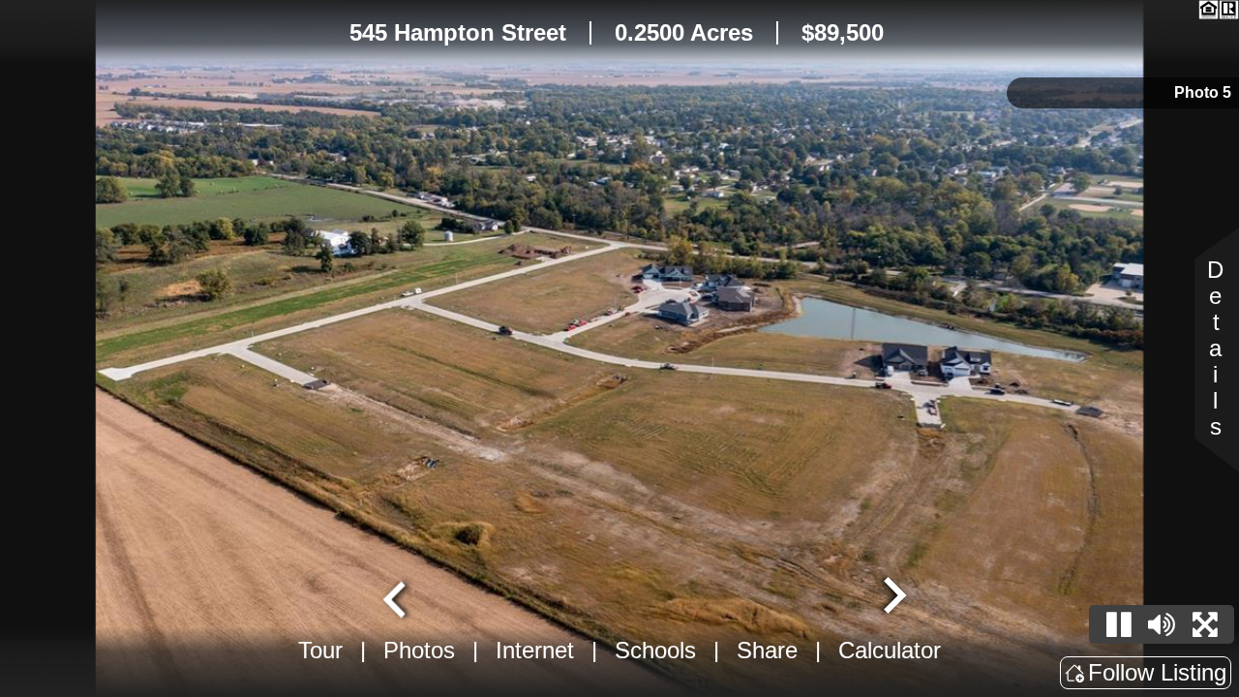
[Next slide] (892, 597)
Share (767, 650)
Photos (419, 650)
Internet (535, 650)
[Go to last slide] (397, 597)
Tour (320, 650)
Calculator (889, 650)
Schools (655, 650)
